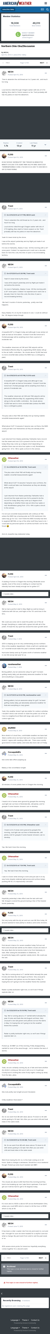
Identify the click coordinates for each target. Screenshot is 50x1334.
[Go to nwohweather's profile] (4, 665)
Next (42, 63)
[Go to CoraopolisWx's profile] (4, 753)
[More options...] (45, 73)
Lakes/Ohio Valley (19, 55)
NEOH (6, 52)
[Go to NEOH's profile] (4, 73)
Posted (15, 75)
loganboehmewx (28, 35)
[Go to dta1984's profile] (4, 729)
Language (15, 1320)
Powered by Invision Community (25, 1323)
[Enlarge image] (8, 526)
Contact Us (35, 1320)
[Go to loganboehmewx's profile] (18, 34)
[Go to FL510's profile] (4, 156)
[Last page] (47, 63)
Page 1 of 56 (24, 63)
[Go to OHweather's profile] (4, 459)
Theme (25, 1320)
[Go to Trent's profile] (4, 207)
